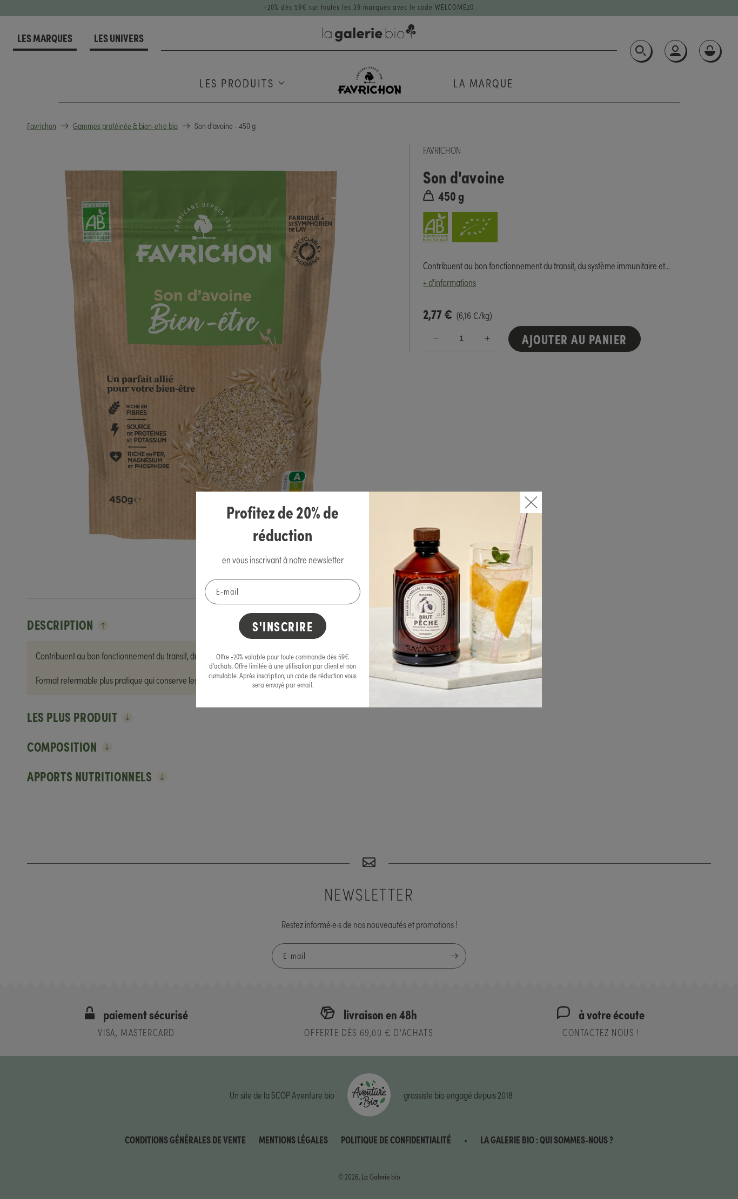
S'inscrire (282, 626)
